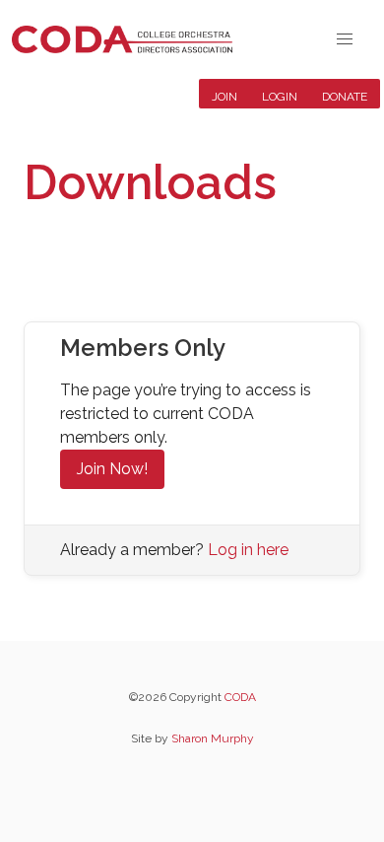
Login (279, 97)
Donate (344, 97)
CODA (240, 697)
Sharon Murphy (212, 738)
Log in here (248, 549)
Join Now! (112, 468)
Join (224, 97)
